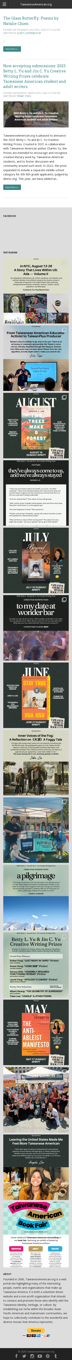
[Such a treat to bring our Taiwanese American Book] (36, 830)
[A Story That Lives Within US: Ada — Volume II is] (36, 290)
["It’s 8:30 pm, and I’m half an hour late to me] (36, 628)
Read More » (12, 48)
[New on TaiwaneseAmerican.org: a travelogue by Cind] (36, 897)
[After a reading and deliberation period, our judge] (36, 965)
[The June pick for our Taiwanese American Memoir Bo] (36, 695)
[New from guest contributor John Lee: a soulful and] (36, 762)
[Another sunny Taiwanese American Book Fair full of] (36, 1100)
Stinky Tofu (24, 96)
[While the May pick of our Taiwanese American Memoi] (36, 1032)
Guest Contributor (29, 33)
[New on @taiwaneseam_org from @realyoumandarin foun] (36, 1167)
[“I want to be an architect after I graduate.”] (36, 493)
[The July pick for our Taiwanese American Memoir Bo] (36, 560)
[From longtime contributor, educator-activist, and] (36, 358)
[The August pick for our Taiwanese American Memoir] (36, 425)
